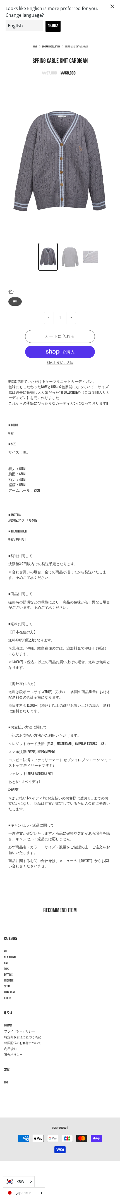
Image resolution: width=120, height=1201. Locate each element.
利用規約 (10, 1049)
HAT (6, 963)
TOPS (6, 969)
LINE (6, 1082)
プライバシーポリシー (19, 1031)
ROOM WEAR (9, 992)
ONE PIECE (8, 980)
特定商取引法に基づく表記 (22, 1037)
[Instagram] (7, 1092)
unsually (63, 1128)
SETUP (7, 986)
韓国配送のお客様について (22, 1043)
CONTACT (8, 1025)
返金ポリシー (13, 1055)
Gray (15, 301)
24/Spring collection (51, 46)
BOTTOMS (8, 974)
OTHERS (7, 998)
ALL (6, 951)
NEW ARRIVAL (10, 957)
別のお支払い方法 (60, 363)
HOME (35, 46)
